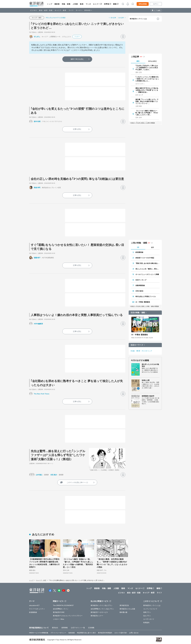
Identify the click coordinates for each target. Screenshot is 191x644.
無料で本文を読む (77, 59)
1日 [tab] (138, 247)
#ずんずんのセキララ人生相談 (55, 17)
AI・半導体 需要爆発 (143, 302)
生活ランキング (141, 280)
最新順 (57, 4)
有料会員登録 (143, 4)
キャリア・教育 (60, 10)
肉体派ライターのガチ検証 (145, 258)
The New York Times (41, 394)
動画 (81, 4)
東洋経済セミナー (97, 616)
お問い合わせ (134, 633)
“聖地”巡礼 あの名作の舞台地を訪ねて (148, 263)
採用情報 (64, 628)
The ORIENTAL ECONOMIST (63, 605)
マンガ (88, 4)
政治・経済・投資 (46, 10)
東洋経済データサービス (99, 612)
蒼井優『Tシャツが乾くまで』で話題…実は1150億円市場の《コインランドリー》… (147, 101)
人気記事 (135, 57)
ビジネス (33, 10)
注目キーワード (137, 345)
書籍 (115, 4)
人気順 (75, 4)
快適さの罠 (146, 380)
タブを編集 (157, 10)
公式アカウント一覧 (78, 628)
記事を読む (77, 129)
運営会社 (55, 628)
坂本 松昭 (37, 121)
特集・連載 (66, 4)
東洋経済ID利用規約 (105, 633)
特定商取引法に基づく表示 (86, 633)
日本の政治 (139, 291)
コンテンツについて (150, 609)
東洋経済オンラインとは (138, 19)
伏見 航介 (54, 475)
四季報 (106, 4)
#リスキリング (147, 351)
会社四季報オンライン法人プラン (102, 609)
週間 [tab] (152, 247)
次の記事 (121, 17)
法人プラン (147, 616)
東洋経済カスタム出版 (127, 609)
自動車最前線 (140, 285)
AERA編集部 (38, 324)
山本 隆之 (39, 475)
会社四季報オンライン (61, 609)
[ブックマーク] (123, 36)
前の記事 (113, 17)
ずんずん (37, 36)
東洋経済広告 (124, 605)
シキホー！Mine (58, 619)
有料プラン (147, 612)
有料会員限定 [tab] (152, 61)
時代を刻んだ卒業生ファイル (146, 296)
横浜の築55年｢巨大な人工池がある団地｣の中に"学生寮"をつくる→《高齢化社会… (147, 90)
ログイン (156, 4)
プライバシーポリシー (58, 633)
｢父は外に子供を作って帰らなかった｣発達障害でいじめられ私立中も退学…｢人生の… (147, 67)
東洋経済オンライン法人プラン (101, 605)
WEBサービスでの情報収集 (38, 633)
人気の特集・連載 (139, 243)
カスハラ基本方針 (120, 633)
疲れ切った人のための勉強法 (150, 365)
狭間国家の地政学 (148, 396)
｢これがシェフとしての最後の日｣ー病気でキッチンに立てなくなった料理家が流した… (147, 79)
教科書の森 (123, 612)
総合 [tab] (138, 61)
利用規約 (146, 622)
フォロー (77, 36)
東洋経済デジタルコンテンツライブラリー (68, 616)
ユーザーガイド (148, 619)
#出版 (133, 351)
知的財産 (71, 633)
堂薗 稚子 (37, 258)
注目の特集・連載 (138, 312)
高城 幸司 (37, 187)
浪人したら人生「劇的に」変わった (148, 269)
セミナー (96, 4)
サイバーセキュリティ (37, 609)
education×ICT (34, 605)
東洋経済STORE (59, 612)
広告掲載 (91, 628)
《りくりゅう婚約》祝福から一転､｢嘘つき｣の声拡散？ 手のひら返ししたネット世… (147, 113)
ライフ (71, 10)
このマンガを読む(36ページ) (77, 482)
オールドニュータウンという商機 (147, 274)
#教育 (138, 351)
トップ (49, 4)
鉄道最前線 (139, 252)
